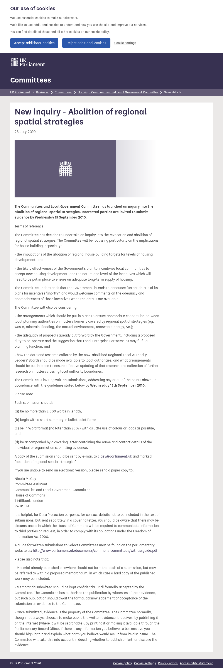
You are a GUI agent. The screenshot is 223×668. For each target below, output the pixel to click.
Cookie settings (125, 43)
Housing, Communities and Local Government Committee (118, 92)
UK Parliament (20, 92)
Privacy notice (168, 663)
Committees (30, 80)
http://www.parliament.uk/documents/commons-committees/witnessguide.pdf (95, 551)
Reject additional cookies (86, 43)
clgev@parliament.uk (115, 456)
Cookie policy (122, 663)
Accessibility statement (196, 663)
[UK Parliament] (28, 62)
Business (42, 92)
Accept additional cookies (34, 43)
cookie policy (100, 32)
